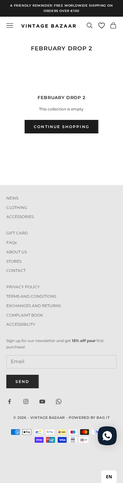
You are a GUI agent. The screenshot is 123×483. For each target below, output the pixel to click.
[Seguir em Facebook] (9, 401)
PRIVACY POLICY (23, 286)
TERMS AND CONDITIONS (31, 296)
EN (109, 477)
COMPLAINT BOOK (24, 315)
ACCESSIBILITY (20, 324)
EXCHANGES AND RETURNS (33, 305)
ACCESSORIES (20, 216)
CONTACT (16, 270)
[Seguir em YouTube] (42, 401)
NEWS (12, 198)
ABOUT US (16, 252)
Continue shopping (61, 126)
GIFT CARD (17, 233)
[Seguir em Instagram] (26, 401)
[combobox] (109, 476)
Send (22, 381)
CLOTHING (16, 207)
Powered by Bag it (89, 417)
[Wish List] (101, 25)
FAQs (11, 242)
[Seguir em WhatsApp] (59, 401)
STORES (13, 261)
